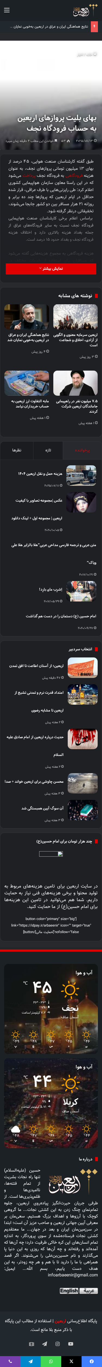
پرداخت (29, 175)
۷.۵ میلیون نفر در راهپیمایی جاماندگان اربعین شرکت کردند (77, 406)
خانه (89, 55)
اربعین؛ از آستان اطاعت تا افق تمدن (36, 665)
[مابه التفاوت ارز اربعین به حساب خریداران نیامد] (26, 383)
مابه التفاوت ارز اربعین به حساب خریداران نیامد (30, 403)
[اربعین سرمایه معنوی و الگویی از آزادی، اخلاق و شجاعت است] (75, 316)
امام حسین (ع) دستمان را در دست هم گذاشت (61, 616)
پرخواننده (82, 450)
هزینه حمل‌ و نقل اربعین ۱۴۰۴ (40, 473)
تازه (48, 450)
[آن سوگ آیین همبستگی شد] (83, 810)
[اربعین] (85, 10)
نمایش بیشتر (52, 269)
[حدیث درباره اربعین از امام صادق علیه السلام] (83, 739)
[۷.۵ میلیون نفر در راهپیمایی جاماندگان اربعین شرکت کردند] (75, 383)
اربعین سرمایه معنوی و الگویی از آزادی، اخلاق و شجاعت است (75, 340)
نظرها (16, 450)
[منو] (7, 13)
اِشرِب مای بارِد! (50, 589)
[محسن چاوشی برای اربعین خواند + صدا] (83, 783)
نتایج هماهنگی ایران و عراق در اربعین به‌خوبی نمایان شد (48, 26)
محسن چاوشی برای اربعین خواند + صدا (34, 781)
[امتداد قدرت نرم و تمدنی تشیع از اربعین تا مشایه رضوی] (83, 694)
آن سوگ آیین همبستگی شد (42, 808)
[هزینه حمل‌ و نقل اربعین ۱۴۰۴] (81, 475)
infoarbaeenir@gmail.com (73, 1275)
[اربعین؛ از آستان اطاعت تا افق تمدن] (83, 667)
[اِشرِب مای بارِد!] (81, 591)
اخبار (80, 55)
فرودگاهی (74, 175)
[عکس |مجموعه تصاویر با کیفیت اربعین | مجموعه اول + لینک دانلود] (81, 502)
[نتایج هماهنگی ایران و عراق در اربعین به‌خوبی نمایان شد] (26, 316)
